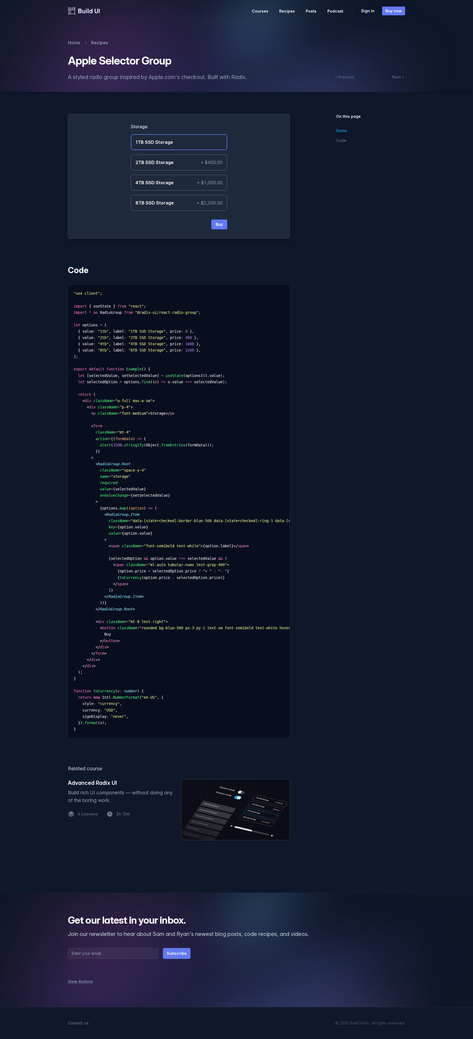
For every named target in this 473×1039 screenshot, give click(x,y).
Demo (341, 130)
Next (396, 77)
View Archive (80, 981)
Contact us (78, 1023)
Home (74, 42)
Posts (311, 11)
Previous (346, 77)
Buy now (393, 10)
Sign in (367, 10)
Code (78, 270)
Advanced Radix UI (92, 783)
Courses (260, 11)
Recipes (287, 11)
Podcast (335, 11)
